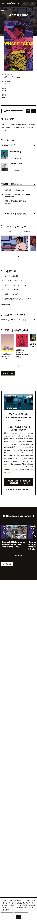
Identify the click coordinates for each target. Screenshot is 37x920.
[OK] (18, 917)
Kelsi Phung (6, 77)
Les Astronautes (8, 84)
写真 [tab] (10, 231)
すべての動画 (7, 564)
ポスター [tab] (27, 231)
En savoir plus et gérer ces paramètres (14, 912)
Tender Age (13, 426)
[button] (25, 238)
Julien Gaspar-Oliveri (20, 428)
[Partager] (28, 111)
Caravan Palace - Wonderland (22, 352)
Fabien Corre (17, 77)
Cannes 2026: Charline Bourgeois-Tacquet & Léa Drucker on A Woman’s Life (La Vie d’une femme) (13, 545)
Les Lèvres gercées (6, 355)
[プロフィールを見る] (32, 4)
